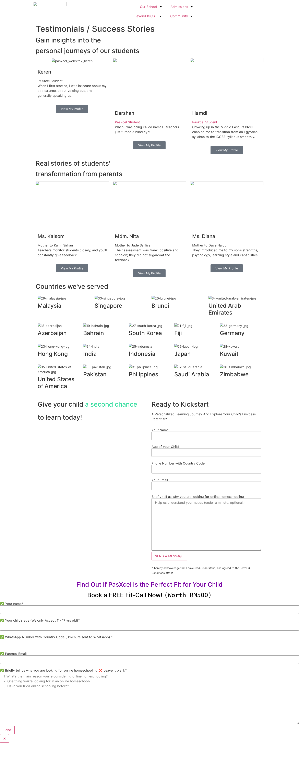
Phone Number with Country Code (178, 463)
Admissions (179, 7)
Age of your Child (165, 446)
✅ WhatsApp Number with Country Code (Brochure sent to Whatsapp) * (56, 637)
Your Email (160, 480)
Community (179, 16)
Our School (148, 7)
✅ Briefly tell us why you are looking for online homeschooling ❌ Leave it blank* (63, 670)
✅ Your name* (11, 603)
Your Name (160, 430)
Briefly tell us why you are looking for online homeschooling (198, 496)
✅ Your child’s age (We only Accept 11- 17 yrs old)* (40, 620)
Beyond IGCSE (145, 16)
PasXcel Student (127, 122)
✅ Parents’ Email (13, 653)
